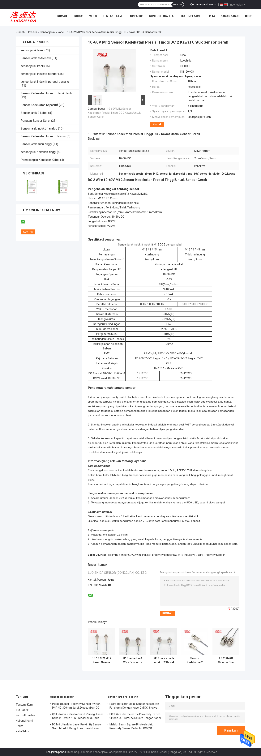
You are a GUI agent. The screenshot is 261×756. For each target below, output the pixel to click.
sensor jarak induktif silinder (39, 74)
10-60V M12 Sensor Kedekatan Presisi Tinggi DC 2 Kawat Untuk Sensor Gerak (114, 112)
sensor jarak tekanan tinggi (38, 152)
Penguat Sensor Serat (35, 120)
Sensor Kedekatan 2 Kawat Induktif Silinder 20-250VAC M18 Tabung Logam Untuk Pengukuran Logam (194, 660)
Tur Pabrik (135, 16)
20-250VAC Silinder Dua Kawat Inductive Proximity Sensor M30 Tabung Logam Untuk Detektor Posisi (226, 660)
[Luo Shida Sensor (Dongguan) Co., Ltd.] (24, 17)
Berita (210, 16)
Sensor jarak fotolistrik (36, 58)
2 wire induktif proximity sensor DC (155, 554)
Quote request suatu (203, 4)
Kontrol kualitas (162, 16)
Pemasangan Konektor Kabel (40, 160)
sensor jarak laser (32, 50)
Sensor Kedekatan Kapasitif (39, 105)
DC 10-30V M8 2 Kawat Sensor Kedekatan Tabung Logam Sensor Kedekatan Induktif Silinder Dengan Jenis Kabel (101, 660)
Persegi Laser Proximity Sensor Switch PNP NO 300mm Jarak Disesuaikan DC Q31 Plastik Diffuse (76, 706)
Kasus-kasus (230, 16)
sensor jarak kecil (32, 66)
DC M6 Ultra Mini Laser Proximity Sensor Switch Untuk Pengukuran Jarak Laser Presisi (77, 727)
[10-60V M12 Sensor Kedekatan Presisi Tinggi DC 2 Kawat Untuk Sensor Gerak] (114, 71)
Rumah (62, 16)
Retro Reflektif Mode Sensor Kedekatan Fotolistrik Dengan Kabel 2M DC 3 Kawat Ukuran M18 (134, 706)
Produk (78, 16)
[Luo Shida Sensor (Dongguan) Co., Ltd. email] (25, 222)
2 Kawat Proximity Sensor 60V (114, 554)
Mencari (177, 4)
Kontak (157, 124)
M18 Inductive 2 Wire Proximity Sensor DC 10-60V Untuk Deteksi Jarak (132, 660)
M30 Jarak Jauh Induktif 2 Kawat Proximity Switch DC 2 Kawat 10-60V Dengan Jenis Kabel (163, 660)
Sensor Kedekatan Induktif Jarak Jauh (46, 93)
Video (93, 16)
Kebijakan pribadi (56, 752)
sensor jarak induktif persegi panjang (45, 81)
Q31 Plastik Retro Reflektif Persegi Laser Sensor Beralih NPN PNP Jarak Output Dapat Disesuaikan (77, 717)
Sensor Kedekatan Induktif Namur (43, 136)
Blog (248, 16)
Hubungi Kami (190, 16)
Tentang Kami (112, 16)
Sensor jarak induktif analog (39, 128)
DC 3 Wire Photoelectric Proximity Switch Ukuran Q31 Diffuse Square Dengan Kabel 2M (135, 717)
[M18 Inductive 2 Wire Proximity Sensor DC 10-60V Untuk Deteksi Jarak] (132, 641)
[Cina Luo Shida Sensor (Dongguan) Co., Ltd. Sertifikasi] (31, 187)
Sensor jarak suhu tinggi (36, 144)
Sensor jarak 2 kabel (52, 32)
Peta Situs (22, 731)
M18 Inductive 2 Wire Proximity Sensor (201, 554)
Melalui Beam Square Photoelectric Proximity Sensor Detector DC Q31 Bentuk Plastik (131, 727)
